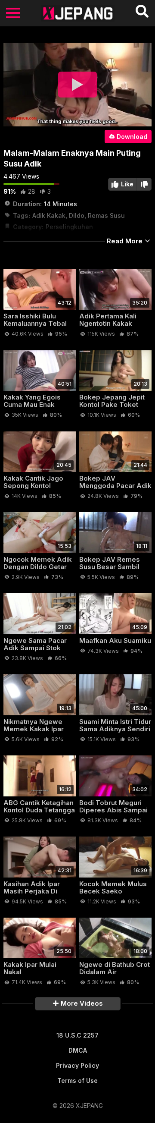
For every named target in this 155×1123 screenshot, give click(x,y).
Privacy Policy (77, 1065)
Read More (125, 241)
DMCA (77, 1050)
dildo (76, 215)
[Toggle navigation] (13, 13)
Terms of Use (77, 1080)
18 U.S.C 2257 (77, 1035)
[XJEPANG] (78, 13)
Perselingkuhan (69, 226)
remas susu (106, 215)
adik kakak (48, 215)
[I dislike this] (144, 184)
